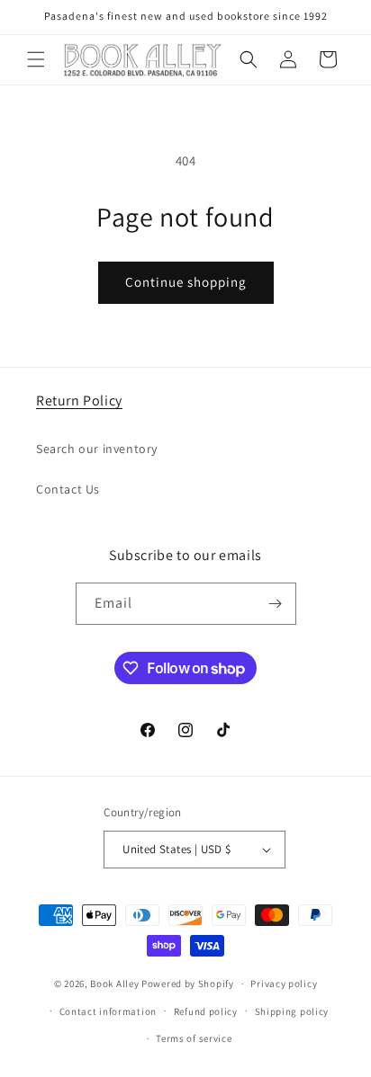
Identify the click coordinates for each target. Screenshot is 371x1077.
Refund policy (206, 1011)
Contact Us (68, 489)
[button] (36, 59)
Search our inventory (97, 449)
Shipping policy (292, 1011)
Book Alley (114, 983)
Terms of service (193, 1038)
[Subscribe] (275, 604)
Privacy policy (283, 983)
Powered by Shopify (187, 983)
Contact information (108, 1011)
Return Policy (79, 400)
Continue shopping (186, 281)
